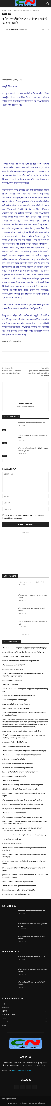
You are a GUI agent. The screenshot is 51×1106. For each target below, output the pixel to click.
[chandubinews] (3, 29)
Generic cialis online (9, 689)
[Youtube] (34, 1087)
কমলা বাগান (19, 680)
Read (4, 700)
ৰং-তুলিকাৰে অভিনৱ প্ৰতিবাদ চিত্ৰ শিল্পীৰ (25, 886)
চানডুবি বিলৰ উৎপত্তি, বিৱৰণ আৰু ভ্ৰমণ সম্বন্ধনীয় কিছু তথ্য (31, 648)
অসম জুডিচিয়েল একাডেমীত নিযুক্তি (17, 700)
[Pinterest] (23, 35)
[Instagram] (22, 1087)
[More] (34, 35)
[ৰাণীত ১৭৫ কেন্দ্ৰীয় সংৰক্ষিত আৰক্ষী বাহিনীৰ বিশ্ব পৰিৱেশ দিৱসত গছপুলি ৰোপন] (9, 452)
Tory (4, 780)
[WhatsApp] (28, 35)
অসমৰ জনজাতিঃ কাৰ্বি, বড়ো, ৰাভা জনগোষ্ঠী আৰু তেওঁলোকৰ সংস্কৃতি (26, 804)
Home (4, 10)
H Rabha (5, 684)
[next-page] (7, 460)
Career (4, 695)
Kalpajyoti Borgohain (10, 656)
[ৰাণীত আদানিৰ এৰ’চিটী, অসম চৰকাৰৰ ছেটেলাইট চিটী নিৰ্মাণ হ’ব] (9, 612)
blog (4, 673)
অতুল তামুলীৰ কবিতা (21, 776)
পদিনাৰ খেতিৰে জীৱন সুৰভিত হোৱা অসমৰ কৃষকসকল (28, 755)
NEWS (10, 10)
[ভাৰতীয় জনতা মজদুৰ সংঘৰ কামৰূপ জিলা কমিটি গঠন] (9, 426)
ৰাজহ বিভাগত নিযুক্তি (19, 759)
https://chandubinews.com (25, 406)
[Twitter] (17, 35)
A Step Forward (16, 843)
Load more (25, 634)
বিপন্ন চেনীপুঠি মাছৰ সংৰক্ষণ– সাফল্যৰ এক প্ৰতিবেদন (29, 785)
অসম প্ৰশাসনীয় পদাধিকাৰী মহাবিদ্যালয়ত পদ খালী (22, 695)
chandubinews (12, 29)
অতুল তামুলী (5, 839)
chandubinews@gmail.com (22, 1070)
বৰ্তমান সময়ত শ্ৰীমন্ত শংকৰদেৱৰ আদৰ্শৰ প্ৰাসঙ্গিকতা (29, 800)
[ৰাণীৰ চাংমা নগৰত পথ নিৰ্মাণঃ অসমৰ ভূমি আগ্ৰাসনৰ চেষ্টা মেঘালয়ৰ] (9, 599)
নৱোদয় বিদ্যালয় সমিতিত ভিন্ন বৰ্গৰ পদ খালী (19, 746)
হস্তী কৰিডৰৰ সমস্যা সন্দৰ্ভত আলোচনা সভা (19, 704)
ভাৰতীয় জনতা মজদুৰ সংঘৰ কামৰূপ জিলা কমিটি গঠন (31, 423)
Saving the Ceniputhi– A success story (29, 817)
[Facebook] (12, 35)
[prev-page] (3, 460)
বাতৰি (10, 13)
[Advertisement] (25, 135)
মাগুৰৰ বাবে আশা (25, 656)
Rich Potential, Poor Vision (19, 708)
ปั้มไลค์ (4, 735)
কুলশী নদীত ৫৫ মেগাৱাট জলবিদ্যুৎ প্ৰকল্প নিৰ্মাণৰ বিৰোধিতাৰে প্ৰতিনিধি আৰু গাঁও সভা (38, 373)
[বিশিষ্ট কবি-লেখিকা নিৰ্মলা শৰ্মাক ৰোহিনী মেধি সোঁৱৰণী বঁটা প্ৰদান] (9, 439)
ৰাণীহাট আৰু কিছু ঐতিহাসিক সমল (18, 742)
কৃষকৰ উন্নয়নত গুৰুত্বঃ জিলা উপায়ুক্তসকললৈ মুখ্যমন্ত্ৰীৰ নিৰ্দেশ (25, 731)
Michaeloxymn (7, 768)
